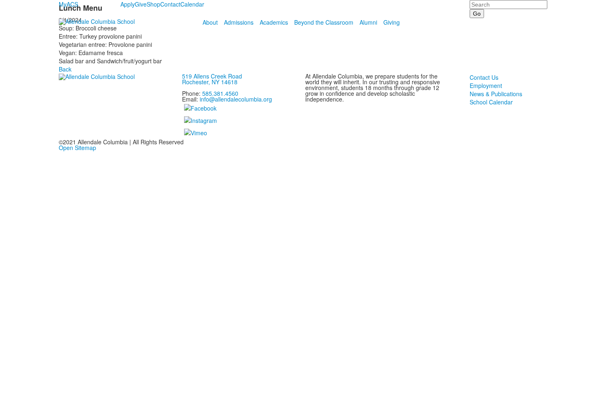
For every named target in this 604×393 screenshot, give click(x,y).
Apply (127, 4)
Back (65, 69)
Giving (391, 22)
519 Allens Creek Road (212, 76)
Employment (486, 85)
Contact (170, 4)
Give (141, 4)
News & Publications (496, 94)
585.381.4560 (220, 93)
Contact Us (484, 77)
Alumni (368, 22)
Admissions (239, 22)
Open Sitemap (77, 147)
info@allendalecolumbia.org (236, 99)
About (210, 22)
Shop (153, 4)
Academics (274, 22)
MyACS (68, 4)
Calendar (192, 4)
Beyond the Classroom (323, 22)
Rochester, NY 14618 (209, 82)
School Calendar (491, 102)
